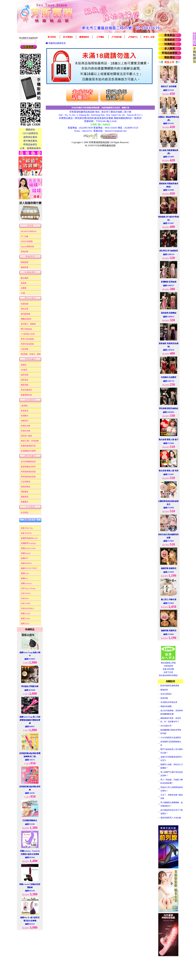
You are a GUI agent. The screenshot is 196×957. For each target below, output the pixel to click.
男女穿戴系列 (26, 390)
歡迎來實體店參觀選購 (169, 686)
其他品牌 (24, 251)
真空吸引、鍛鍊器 (28, 324)
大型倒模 (24, 349)
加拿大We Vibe (27, 528)
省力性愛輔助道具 (28, 462)
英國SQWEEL (26, 563)
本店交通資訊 (166, 694)
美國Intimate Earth (28, 548)
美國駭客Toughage (28, 543)
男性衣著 (24, 309)
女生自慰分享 (166, 726)
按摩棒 (23, 288)
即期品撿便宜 (169, 52)
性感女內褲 (25, 426)
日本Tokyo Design (28, 588)
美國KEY (24, 558)
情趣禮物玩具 (26, 395)
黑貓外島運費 (166, 706)
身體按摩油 (25, 487)
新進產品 (169, 35)
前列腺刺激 (25, 314)
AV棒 (23, 293)
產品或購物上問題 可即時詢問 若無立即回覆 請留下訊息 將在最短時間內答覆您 (168, 669)
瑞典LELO (25, 623)
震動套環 (24, 497)
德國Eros (24, 578)
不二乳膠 (24, 236)
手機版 (101, 37)
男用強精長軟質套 (28, 472)
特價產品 (169, 44)
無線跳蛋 (24, 267)
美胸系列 (24, 421)
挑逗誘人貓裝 (26, 436)
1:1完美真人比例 (28, 334)
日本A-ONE (25, 603)
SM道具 (24, 370)
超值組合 (169, 39)
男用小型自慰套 (27, 339)
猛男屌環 (24, 375)
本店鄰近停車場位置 (168, 702)
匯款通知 (169, 57)
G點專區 (24, 406)
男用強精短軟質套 (28, 477)
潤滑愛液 (24, 492)
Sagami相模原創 (27, 246)
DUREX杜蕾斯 (27, 241)
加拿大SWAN (26, 533)
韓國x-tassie (25, 613)
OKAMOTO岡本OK (28, 231)
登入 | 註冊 (150, 37)
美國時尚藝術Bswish (29, 538)
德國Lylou (25, 573)
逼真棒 (23, 283)
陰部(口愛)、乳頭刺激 (30, 441)
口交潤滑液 (25, 482)
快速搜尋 (28, 46)
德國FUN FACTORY (29, 568)
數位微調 (24, 278)
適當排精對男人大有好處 (170, 818)
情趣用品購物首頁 (57, 43)
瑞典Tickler (25, 618)
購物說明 (85, 37)
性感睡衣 (24, 416)
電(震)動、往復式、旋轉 (31, 354)
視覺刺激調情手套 (28, 446)
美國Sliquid (25, 553)
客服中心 (134, 37)
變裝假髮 (24, 385)
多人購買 (169, 48)
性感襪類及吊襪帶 (28, 451)
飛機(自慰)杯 (26, 319)
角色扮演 (24, 411)
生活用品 (24, 512)
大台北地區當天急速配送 (170, 737)
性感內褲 (24, 304)
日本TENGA (26, 593)
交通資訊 (69, 37)
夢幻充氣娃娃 (26, 329)
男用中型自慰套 (27, 344)
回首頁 (53, 37)
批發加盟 (118, 37)
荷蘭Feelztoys (26, 583)
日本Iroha (25, 598)
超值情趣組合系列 (28, 467)
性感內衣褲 (25, 431)
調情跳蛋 (24, 262)
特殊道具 (24, 380)
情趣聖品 (24, 502)
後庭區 (23, 365)
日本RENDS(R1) (27, 608)
